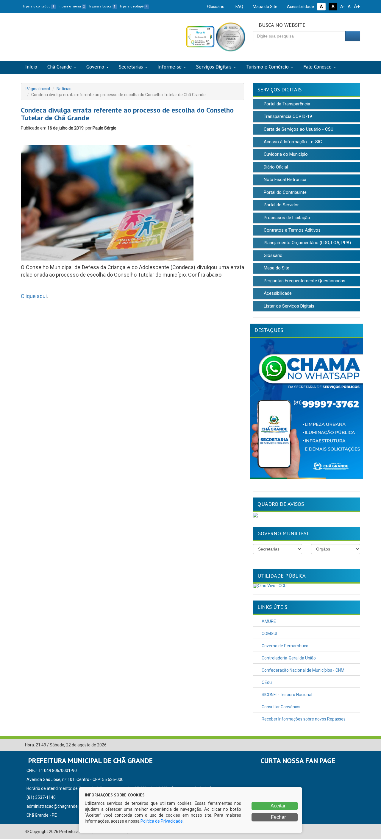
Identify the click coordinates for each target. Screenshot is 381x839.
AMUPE (268, 621)
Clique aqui (34, 296)
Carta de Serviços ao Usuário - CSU (298, 129)
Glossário (215, 6)
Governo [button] (95, 66)
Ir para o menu (72, 6)
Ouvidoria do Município (285, 154)
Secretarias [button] (131, 66)
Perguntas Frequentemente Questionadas (304, 280)
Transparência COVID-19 (287, 116)
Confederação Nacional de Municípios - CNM (302, 670)
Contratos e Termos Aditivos (292, 230)
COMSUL (269, 633)
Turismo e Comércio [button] (267, 66)
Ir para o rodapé (133, 6)
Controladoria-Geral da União (288, 658)
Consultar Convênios (280, 706)
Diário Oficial (275, 167)
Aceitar (277, 805)
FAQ (239, 6)
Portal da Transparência (286, 104)
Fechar (278, 817)
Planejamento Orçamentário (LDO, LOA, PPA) (307, 242)
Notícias (64, 88)
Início (31, 66)
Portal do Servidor (281, 205)
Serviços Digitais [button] (214, 66)
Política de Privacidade (161, 821)
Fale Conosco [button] (317, 66)
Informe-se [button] (169, 66)
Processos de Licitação (286, 217)
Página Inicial (38, 88)
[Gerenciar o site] (356, 745)
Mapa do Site (264, 6)
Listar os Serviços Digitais (288, 306)
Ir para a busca (102, 6)
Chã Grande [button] (59, 66)
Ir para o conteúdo (38, 6)
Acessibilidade (300, 6)
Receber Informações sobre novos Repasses (303, 719)
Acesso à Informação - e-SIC (292, 141)
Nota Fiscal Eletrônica (284, 179)
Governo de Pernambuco (284, 645)
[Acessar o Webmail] (347, 745)
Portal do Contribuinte (285, 192)
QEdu (266, 682)
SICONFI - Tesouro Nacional (286, 694)
